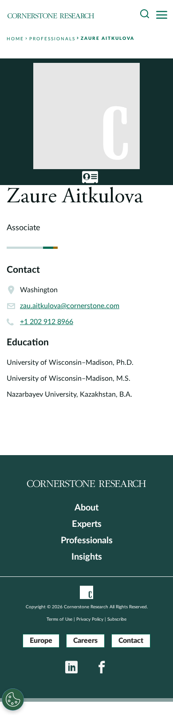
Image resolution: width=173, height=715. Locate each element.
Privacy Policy (89, 619)
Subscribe (116, 619)
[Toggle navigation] (164, 15)
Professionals (87, 540)
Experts (87, 524)
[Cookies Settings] (13, 699)
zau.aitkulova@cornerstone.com (69, 305)
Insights (86, 557)
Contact (130, 640)
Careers (85, 640)
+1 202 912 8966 (46, 321)
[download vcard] (90, 177)
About (86, 507)
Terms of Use (59, 619)
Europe (41, 640)
